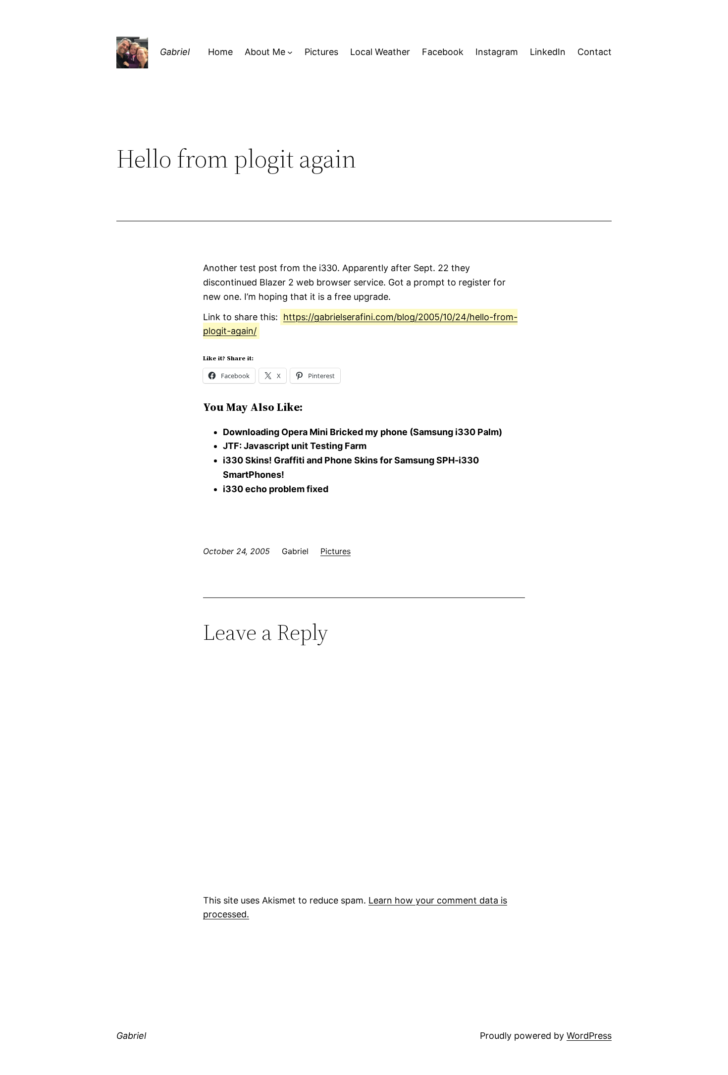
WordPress (589, 1035)
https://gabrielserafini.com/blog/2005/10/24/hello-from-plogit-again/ (360, 324)
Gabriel (175, 52)
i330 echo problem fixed (275, 489)
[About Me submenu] (290, 52)
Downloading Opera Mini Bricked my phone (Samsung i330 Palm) (362, 432)
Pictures (335, 551)
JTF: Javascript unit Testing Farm (294, 446)
